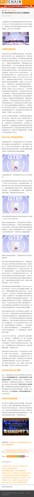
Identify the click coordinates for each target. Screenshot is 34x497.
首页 (9, 10)
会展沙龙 (13, 10)
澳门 (19, 456)
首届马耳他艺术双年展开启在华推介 (16, 450)
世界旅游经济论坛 (12, 456)
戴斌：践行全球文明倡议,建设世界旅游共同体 (15, 452)
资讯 (23, 456)
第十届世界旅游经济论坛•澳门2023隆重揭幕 (15, 13)
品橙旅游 (11, 2)
